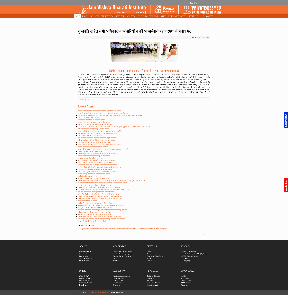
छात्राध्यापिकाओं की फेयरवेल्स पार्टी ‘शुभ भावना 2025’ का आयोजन (96, 160)
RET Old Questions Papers (189, 256)
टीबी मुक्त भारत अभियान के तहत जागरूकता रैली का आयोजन (95, 207)
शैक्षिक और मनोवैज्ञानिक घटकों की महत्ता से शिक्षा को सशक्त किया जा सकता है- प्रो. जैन (102, 210)
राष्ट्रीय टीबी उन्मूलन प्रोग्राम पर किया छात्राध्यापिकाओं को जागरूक (97, 171)
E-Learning (150, 278)
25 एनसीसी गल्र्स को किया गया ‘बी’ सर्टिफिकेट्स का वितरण (94, 142)
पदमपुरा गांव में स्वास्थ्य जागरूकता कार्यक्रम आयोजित (93, 147)
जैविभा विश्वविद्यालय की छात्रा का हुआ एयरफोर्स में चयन (93, 129)
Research (120, 16)
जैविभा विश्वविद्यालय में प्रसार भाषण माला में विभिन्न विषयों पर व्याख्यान (97, 154)
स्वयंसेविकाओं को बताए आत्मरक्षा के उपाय (89, 176)
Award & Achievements (86, 258)
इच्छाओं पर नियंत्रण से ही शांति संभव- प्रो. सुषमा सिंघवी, (93, 178)
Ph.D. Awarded (185, 258)
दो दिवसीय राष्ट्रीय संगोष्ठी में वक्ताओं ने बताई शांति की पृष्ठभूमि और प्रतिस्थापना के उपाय (102, 183)
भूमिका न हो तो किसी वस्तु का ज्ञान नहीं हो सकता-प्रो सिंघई (94, 214)
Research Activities (85, 278)
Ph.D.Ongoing (185, 260)
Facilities (150, 280)
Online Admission (119, 278)
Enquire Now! (285, 120)
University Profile (85, 251)
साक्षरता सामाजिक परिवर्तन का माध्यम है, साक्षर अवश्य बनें (94, 156)
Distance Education (177, 16)
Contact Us (184, 285)
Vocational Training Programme (123, 254)
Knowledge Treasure (85, 283)
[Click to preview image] (144, 51)
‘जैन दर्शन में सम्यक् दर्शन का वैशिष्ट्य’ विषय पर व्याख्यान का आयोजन (97, 165)
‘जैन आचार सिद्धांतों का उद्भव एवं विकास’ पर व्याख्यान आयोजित (95, 169)
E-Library (116, 258)
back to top (206, 234)
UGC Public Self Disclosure (201, 16)
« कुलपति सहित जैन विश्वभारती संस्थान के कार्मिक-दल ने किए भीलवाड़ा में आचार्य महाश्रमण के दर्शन (108, 229)
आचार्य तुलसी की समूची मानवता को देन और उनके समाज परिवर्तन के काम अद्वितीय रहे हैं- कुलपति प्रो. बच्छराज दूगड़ (110, 115)
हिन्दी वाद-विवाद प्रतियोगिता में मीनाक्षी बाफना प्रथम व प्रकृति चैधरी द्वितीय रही (100, 167)
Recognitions (83, 256)
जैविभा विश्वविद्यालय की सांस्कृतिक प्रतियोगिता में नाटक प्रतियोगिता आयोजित (99, 216)
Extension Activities (153, 283)
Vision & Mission (85, 254)
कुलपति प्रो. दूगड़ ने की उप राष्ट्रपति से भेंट (90, 151)
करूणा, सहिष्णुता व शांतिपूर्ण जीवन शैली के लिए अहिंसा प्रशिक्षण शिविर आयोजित (100, 145)
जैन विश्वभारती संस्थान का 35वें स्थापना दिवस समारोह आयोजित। (96, 185)
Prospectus (116, 285)
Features (142, 16)
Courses (149, 251)
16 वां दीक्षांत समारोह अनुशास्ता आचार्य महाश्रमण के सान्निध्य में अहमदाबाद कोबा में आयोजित (103, 113)
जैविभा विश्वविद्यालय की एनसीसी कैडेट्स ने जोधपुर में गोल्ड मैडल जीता (97, 140)
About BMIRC (84, 276)
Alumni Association (153, 285)
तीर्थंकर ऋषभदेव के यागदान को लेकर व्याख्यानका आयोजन (94, 174)
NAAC (84, 16)
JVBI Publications (186, 283)
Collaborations (84, 260)
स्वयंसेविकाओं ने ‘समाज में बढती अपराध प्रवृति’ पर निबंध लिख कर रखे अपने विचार (101, 205)
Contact (149, 260)
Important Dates (118, 280)
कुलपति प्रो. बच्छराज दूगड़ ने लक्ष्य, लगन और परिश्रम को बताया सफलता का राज (100, 196)
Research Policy (84, 280)
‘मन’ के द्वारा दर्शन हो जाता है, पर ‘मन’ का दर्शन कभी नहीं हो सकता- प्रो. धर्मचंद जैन (101, 219)
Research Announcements (189, 251)
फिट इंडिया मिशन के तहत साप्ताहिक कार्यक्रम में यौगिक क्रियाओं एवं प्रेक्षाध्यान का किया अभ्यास (104, 189)
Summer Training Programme (122, 256)
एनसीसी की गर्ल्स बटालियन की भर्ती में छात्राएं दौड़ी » (153, 229)
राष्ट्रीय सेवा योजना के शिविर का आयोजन (89, 118)
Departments (107, 16)
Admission (131, 16)
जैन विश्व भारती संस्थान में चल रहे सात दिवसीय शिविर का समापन (96, 192)
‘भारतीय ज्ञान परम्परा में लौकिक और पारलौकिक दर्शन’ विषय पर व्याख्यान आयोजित (100, 198)
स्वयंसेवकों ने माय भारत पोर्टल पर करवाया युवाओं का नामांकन (95, 203)
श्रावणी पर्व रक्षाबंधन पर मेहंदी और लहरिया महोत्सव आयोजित (95, 124)
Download (153, 16)
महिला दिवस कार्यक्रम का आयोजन (87, 201)
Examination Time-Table (155, 256)
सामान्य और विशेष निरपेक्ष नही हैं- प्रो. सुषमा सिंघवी (92, 221)
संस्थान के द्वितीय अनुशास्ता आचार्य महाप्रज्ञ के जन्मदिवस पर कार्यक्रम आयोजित (100, 131)
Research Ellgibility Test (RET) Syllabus (194, 254)
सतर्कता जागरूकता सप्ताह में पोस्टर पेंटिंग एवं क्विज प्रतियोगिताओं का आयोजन (99, 111)
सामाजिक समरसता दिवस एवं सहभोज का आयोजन (91, 158)
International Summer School (122, 251)
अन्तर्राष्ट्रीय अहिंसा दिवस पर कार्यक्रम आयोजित (91, 120)
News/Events (83, 285)
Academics (94, 16)
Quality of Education (153, 276)
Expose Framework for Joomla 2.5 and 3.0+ (150, 9)
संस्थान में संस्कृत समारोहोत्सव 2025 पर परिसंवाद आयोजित (94, 122)
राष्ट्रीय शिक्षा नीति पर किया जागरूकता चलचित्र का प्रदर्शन (95, 163)
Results (149, 258)
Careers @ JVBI (186, 280)
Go (209, 3)
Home (77, 16)
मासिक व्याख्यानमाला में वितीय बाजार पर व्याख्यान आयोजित (94, 212)
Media (163, 16)
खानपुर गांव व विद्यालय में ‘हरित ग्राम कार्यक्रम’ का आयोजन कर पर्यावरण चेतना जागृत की (103, 149)
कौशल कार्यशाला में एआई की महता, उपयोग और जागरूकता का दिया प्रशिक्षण (99, 187)
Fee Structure (117, 283)
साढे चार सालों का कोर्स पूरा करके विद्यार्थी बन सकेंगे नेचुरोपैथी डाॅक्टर (97, 138)
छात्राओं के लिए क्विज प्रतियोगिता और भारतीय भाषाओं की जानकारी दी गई (98, 194)
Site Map (183, 276)
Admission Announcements (121, 276)
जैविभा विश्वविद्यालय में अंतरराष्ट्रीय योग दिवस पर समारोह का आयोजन (97, 133)
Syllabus (115, 260)
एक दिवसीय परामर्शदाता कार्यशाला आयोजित (90, 136)
